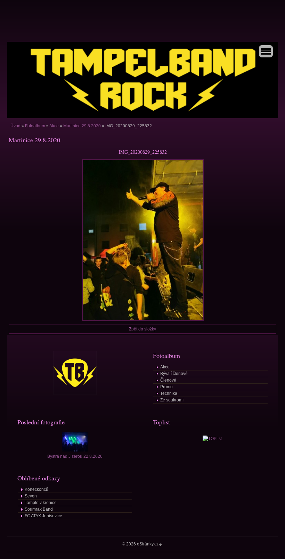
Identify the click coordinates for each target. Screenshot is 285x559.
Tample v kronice (41, 502)
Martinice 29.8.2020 (82, 125)
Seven (31, 496)
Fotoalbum (35, 125)
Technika (168, 393)
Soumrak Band (39, 509)
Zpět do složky (142, 329)
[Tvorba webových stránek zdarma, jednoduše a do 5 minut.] (160, 544)
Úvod (15, 125)
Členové (168, 380)
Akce (54, 125)
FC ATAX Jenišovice (43, 515)
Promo (166, 386)
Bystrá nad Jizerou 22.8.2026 (75, 456)
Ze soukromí (172, 400)
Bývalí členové (174, 373)
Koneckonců (36, 489)
